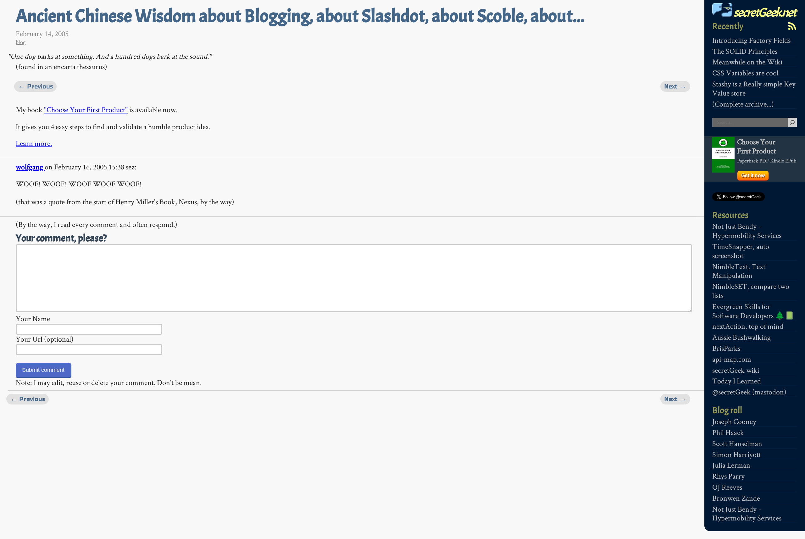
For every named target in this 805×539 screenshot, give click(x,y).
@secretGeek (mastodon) (749, 392)
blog (21, 42)
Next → (675, 86)
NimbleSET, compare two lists (750, 290)
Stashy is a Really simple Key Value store (754, 88)
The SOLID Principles (744, 51)
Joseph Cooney (734, 421)
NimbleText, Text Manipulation (738, 270)
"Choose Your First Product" (86, 109)
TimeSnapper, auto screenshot (740, 250)
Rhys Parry (728, 476)
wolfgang (30, 167)
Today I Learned (736, 381)
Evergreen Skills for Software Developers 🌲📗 (753, 310)
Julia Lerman (731, 465)
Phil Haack (728, 432)
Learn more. (34, 143)
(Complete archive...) (743, 104)
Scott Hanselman (737, 443)
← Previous (35, 86)
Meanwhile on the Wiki (747, 62)
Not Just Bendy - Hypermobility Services (746, 230)
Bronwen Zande (736, 498)
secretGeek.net (764, 12)
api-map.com (731, 359)
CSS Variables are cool (745, 73)
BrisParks (726, 348)
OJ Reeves (727, 487)
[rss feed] (792, 26)
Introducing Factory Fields (751, 40)
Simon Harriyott (736, 454)
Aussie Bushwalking (741, 337)
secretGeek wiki (735, 370)
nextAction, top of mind (747, 326)
